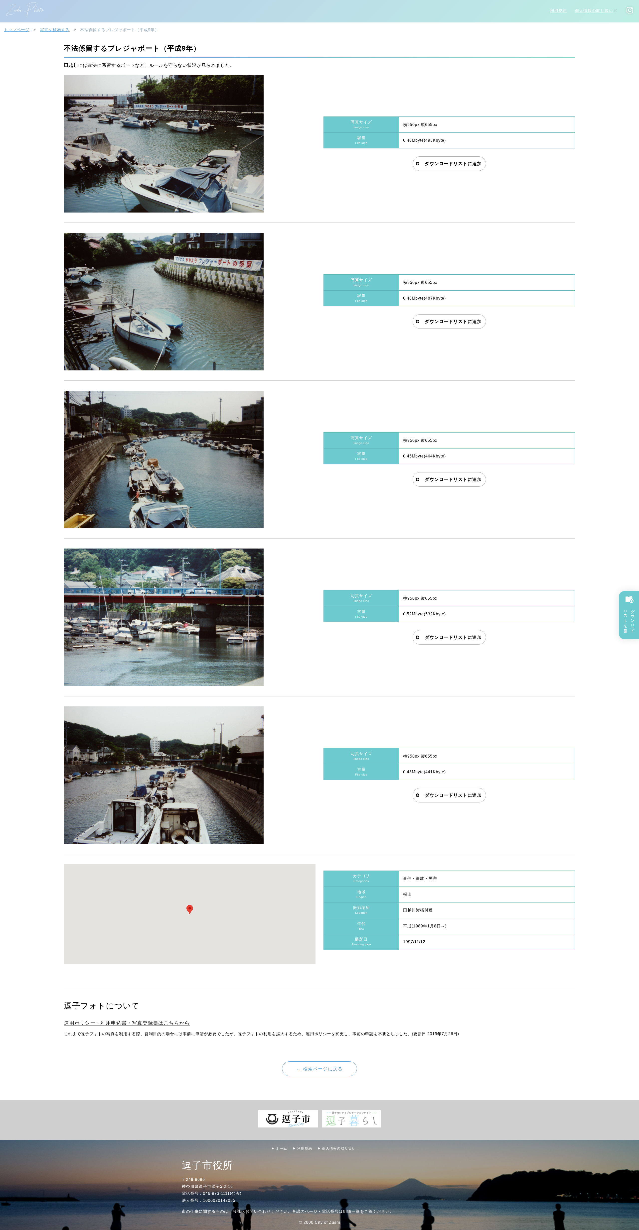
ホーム (281, 1148)
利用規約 (558, 10)
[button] (189, 909)
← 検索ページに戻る (319, 1068)
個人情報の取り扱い (594, 10)
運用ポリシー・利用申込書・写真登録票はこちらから (127, 1023)
